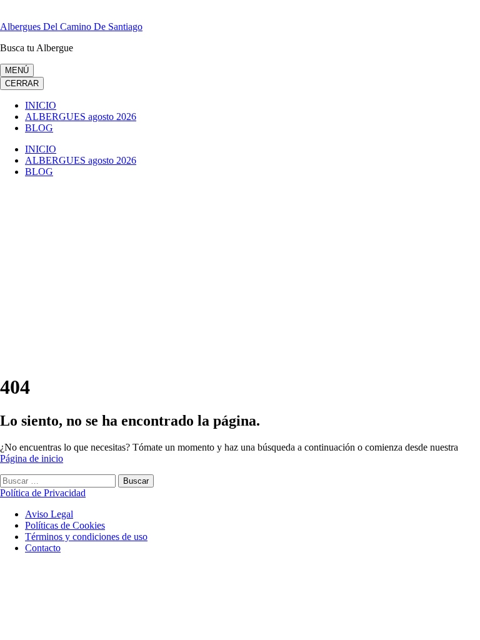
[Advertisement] (240, 275)
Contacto (43, 547)
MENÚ (17, 70)
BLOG (39, 127)
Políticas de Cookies (65, 525)
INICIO (40, 105)
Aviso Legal (49, 514)
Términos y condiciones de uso (86, 536)
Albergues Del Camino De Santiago (71, 26)
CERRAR (22, 83)
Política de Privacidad (43, 493)
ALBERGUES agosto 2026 (80, 116)
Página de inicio (31, 458)
